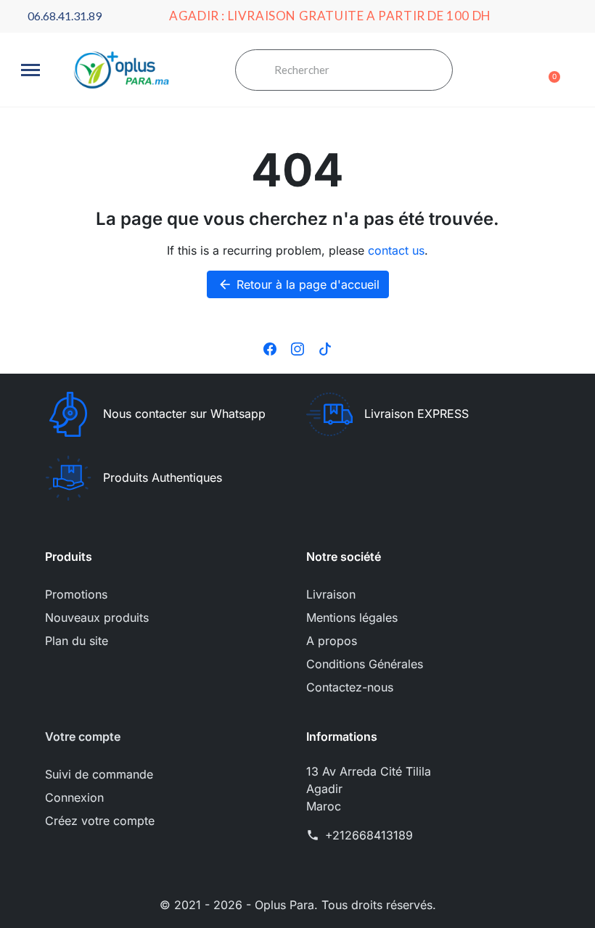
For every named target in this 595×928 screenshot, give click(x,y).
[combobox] (356, 70)
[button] (30, 70)
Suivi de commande (99, 774)
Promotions (76, 594)
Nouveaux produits (97, 617)
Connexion (74, 797)
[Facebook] (270, 347)
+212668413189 (369, 835)
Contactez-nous (349, 687)
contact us (396, 250)
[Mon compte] (526, 71)
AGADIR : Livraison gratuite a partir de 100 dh (330, 15)
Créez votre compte (100, 820)
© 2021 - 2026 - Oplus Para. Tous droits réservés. (298, 905)
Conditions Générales (364, 664)
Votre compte (82, 736)
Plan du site (76, 640)
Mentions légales (352, 617)
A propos (331, 640)
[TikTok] (325, 347)
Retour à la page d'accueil (298, 284)
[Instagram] (297, 347)
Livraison (331, 594)
